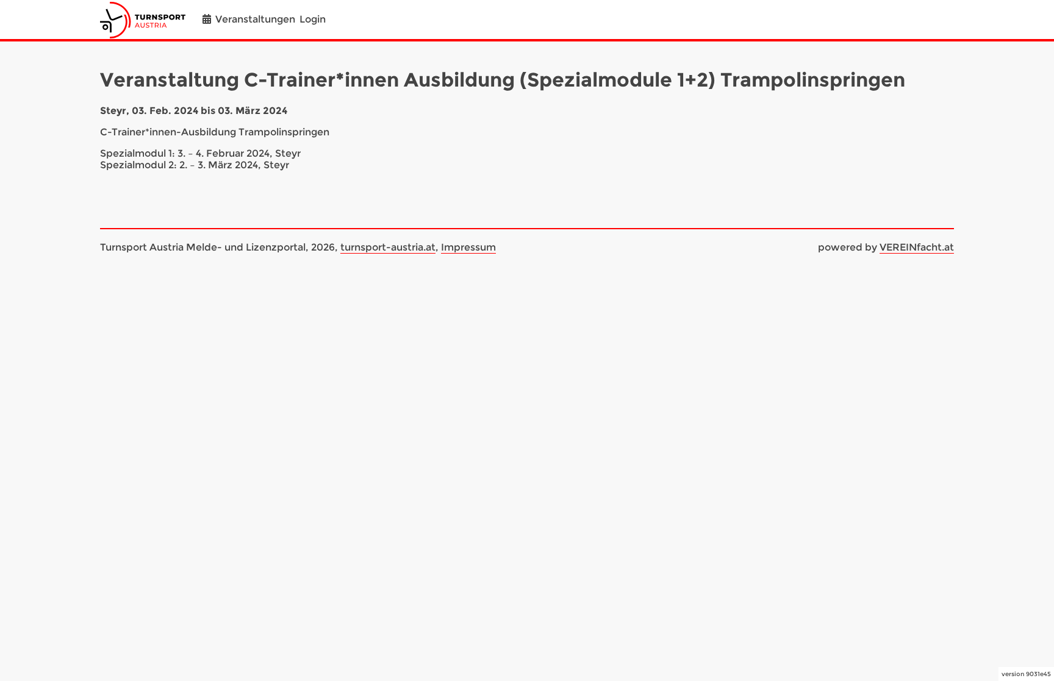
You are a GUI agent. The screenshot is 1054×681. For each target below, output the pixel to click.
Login (312, 19)
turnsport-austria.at (388, 247)
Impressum (468, 247)
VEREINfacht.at (917, 247)
